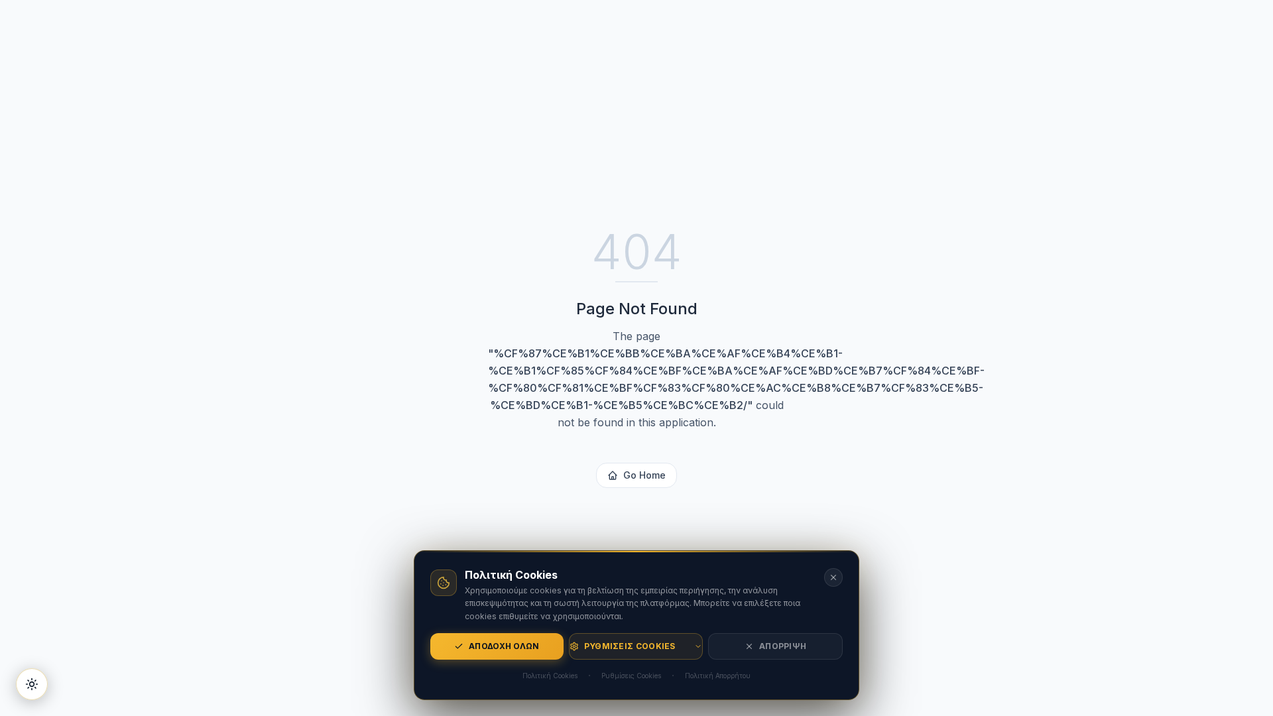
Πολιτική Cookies (549, 676)
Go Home (644, 475)
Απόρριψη (782, 646)
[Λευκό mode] (32, 684)
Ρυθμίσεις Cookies (630, 646)
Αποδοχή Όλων (504, 646)
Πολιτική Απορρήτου (718, 676)
